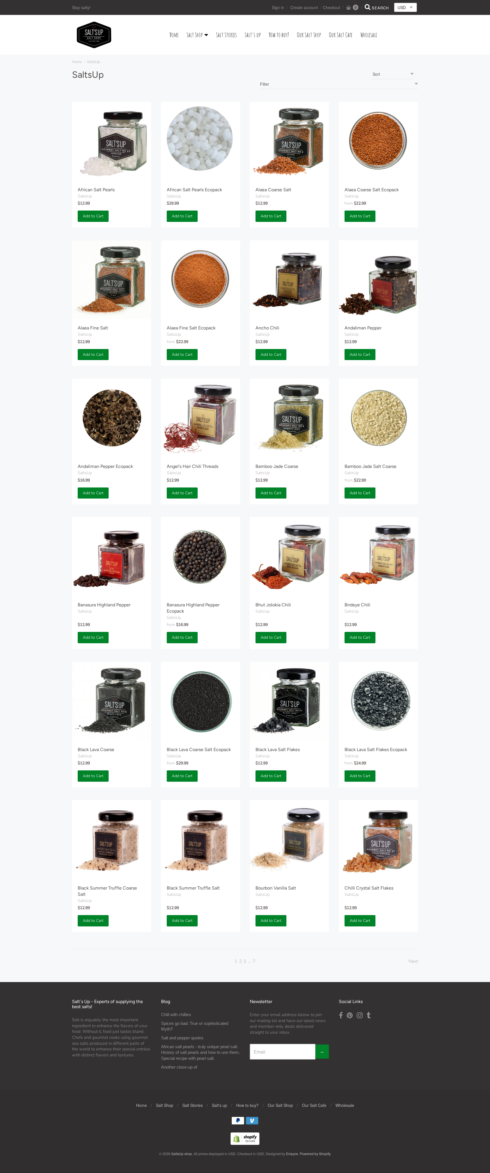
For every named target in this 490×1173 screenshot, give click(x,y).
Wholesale (368, 35)
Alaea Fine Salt (93, 328)
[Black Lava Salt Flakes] (289, 701)
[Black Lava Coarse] (111, 701)
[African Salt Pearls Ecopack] (200, 141)
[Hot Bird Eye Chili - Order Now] (378, 556)
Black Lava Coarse (96, 749)
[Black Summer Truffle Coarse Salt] (111, 839)
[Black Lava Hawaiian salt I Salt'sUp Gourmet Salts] (200, 701)
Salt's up (253, 35)
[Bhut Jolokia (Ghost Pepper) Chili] (289, 556)
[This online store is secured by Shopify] (245, 1143)
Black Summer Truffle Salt (193, 888)
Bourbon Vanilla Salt (275, 888)
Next (413, 961)
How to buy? (279, 35)
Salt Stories (226, 35)
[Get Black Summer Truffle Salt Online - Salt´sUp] (200, 839)
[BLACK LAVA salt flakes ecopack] (378, 701)
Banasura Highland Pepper (104, 604)
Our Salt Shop (309, 35)
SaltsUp (93, 61)
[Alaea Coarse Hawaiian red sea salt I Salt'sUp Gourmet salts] (378, 141)
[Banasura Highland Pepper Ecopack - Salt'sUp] (200, 556)
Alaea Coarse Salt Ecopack (372, 189)
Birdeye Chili (357, 604)
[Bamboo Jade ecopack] (378, 418)
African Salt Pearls (96, 189)
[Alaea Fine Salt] (111, 279)
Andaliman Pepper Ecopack (105, 466)
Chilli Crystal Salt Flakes (369, 888)
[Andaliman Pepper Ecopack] (111, 418)
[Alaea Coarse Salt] (289, 141)
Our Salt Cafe (340, 35)
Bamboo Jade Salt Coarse (370, 466)
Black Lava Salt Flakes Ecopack (376, 749)
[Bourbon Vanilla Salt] (289, 839)
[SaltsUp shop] (94, 35)
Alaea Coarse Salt (273, 189)
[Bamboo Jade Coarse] (289, 418)
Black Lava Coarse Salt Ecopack (199, 749)
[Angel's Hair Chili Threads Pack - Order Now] (200, 418)
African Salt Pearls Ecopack (194, 189)
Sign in (278, 7)
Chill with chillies (176, 1014)
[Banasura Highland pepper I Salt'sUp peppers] (111, 556)
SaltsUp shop (181, 1153)
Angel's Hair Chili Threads (192, 466)
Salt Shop (195, 35)
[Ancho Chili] (289, 279)
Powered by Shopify (315, 1153)
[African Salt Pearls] (111, 141)
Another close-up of (179, 1067)
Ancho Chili (267, 328)
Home (174, 35)
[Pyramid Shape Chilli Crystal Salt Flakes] (378, 839)
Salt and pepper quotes (182, 1037)
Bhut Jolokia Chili (273, 604)
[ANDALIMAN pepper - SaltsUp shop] (378, 279)
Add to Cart (93, 216)
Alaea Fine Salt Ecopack (191, 328)
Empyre (292, 1153)
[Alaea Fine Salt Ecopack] (200, 279)
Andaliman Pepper (363, 328)
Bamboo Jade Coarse (276, 466)
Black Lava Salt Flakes (277, 749)
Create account (304, 7)
